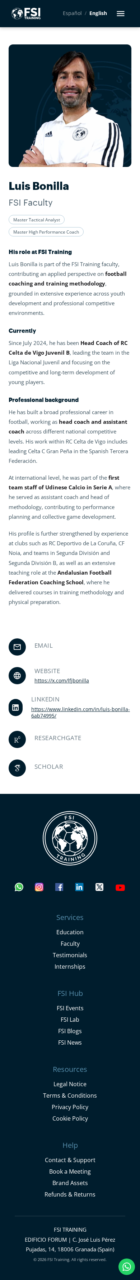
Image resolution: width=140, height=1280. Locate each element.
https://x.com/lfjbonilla (61, 680)
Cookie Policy (70, 1118)
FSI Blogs (70, 1031)
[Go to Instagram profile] (39, 889)
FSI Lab (70, 1019)
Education (70, 932)
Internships (70, 966)
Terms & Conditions (70, 1095)
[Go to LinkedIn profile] (79, 889)
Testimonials (70, 955)
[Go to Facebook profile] (59, 889)
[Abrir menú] (121, 13)
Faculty (70, 943)
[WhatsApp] (126, 1267)
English (98, 13)
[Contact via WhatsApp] (19, 889)
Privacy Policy (70, 1107)
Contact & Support (70, 1160)
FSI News (70, 1042)
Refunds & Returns (70, 1194)
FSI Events (70, 1008)
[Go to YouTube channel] (120, 889)
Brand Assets (70, 1182)
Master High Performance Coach (46, 232)
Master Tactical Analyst (36, 219)
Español (72, 13)
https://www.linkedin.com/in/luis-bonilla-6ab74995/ (80, 712)
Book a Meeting (70, 1171)
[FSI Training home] (70, 838)
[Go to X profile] (99, 889)
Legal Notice (70, 1084)
